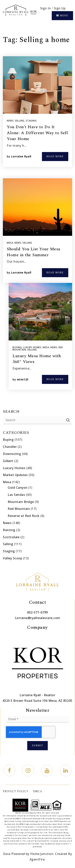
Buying (17, 347)
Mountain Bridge (21, 502)
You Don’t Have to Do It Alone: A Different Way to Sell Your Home (37, 133)
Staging (31, 120)
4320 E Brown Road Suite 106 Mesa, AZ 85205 (37, 701)
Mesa (10, 242)
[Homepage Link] (20, 12)
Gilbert (8, 461)
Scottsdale (11, 537)
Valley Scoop (12, 558)
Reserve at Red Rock (24, 516)
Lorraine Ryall (21, 156)
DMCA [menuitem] (37, 791)
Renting (9, 530)
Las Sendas (16, 495)
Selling (19, 120)
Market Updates (15, 475)
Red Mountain (19, 509)
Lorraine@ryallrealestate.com (37, 618)
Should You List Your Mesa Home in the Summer (33, 252)
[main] (37, 296)
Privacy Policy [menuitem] (15, 791)
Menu (63, 15)
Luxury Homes (32, 347)
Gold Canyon (18, 487)
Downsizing (12, 454)
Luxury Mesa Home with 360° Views (36, 359)
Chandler (10, 447)
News (10, 120)
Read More (55, 156)
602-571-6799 (37, 612)
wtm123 (22, 379)
